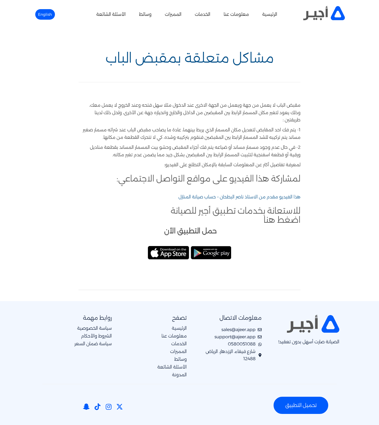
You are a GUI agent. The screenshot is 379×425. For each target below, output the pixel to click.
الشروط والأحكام (96, 336)
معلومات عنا (236, 14)
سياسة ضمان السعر (93, 344)
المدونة (179, 375)
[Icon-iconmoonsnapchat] (86, 406)
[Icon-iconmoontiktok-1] (97, 406)
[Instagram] (108, 406)
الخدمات (202, 14)
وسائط (145, 14)
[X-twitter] (119, 406)
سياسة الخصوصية (94, 328)
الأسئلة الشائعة (111, 14)
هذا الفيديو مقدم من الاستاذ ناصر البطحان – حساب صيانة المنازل (239, 196)
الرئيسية (269, 14)
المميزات (173, 14)
